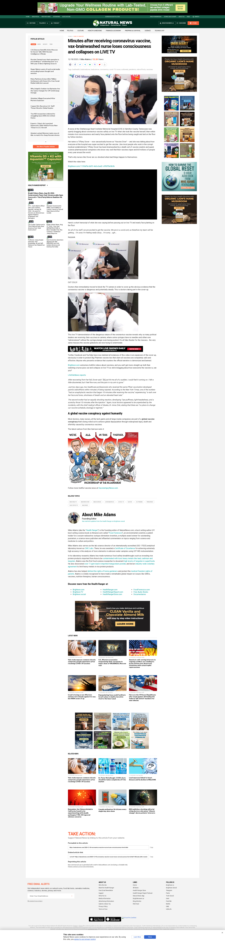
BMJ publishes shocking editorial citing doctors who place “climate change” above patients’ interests (142, 811)
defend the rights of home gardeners (103, 571)
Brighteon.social (79, 594)
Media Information (105, 898)
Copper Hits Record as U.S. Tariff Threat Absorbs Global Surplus (42, 107)
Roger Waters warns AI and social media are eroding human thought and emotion (45, 71)
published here (93, 929)
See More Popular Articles (46, 146)
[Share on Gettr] (100, 64)
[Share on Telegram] (85, 64)
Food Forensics (115, 533)
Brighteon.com (74, 365)
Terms (81, 926)
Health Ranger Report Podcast (142, 893)
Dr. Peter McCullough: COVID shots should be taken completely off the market (112, 780)
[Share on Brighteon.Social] (70, 64)
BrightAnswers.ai (155, 16)
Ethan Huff (110, 657)
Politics (70, 30)
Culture (80, 30)
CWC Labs (89, 548)
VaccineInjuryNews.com (108, 488)
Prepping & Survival (133, 30)
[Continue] (71, 896)
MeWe (168, 904)
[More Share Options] (104, 64)
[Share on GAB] (90, 64)
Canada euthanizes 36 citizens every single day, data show (112, 810)
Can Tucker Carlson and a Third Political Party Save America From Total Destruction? (36, 227)
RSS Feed (136, 904)
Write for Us (102, 896)
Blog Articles (137, 901)
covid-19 (112, 69)
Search (197, 16)
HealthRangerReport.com (113, 592)
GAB (167, 906)
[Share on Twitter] (80, 64)
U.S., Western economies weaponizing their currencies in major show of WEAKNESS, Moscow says (112, 662)
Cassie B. (79, 657)
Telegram (169, 890)
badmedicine (85, 69)
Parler (168, 893)
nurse (118, 69)
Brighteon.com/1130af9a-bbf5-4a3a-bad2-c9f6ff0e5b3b (91, 166)
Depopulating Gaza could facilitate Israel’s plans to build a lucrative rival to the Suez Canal (112, 697)
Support (101, 893)
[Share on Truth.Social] (95, 64)
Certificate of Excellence (125, 548)
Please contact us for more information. (81, 866)
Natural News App (138, 896)
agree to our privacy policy (85, 939)
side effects (141, 69)
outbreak (124, 69)
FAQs (188, 16)
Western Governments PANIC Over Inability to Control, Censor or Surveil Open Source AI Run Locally (55, 209)
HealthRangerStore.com (112, 594)
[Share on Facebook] (75, 64)
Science (148, 30)
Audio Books (66, 16)
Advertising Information (106, 901)
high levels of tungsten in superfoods (139, 561)
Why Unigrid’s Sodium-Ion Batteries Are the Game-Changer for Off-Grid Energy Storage (45, 91)
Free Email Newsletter (106, 890)
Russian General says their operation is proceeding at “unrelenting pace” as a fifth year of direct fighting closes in (45, 61)
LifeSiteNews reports (77, 375)
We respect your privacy (35, 901)
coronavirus (104, 69)
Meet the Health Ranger (106, 888)
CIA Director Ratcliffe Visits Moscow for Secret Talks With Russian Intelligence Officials (44, 52)
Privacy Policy (103, 906)
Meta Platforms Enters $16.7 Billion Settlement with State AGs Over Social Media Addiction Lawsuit (45, 81)
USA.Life (168, 909)
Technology (159, 30)
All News (136, 888)
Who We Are (103, 885)
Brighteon (35, 16)
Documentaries (139, 594)
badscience (95, 69)
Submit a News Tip (105, 904)
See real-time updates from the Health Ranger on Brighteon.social (103, 521)
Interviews (56, 16)
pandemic (132, 69)
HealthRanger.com (110, 590)
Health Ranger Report (37, 185)
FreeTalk (168, 901)
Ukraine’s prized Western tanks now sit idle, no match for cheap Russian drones (45, 134)
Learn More (137, 937)
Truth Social (170, 896)
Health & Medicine (95, 30)
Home (27, 16)
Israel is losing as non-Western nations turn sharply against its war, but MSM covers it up (82, 696)
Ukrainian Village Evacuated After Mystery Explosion (43, 99)
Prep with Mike (46, 16)
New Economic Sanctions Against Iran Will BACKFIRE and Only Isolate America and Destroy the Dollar (55, 243)
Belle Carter (141, 657)
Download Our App (170, 16)
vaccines (149, 69)
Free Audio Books (140, 592)
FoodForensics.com (141, 590)
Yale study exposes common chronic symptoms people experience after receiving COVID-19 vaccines (82, 661)
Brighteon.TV (78, 592)
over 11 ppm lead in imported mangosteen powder (105, 564)
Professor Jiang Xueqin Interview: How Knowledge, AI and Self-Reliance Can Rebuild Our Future (36, 243)
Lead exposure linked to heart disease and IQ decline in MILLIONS (142, 779)
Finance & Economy (113, 30)
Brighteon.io (170, 885)
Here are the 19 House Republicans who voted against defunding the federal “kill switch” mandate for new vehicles (142, 697)
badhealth (76, 69)
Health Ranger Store (139, 890)
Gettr (167, 898)
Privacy (75, 926)
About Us (181, 16)
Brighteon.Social (171, 888)
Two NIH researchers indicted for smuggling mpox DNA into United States (43, 116)
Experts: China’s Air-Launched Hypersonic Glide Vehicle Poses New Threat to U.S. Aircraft (44, 125)
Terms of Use (103, 909)
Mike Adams (85, 59)
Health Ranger (78, 36)
